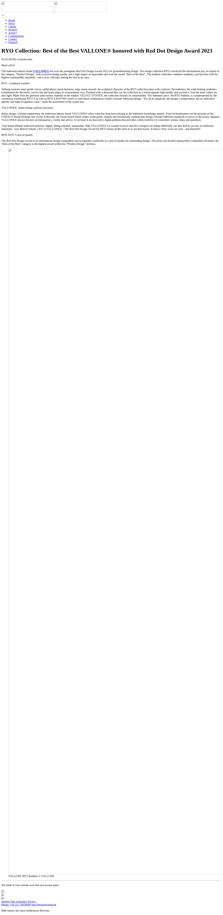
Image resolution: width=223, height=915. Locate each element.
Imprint (5, 901)
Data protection (18, 901)
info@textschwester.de (43, 904)
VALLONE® (41, 71)
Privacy (32, 901)
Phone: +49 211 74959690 (16, 904)
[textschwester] (54, 11)
